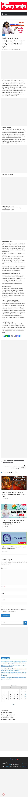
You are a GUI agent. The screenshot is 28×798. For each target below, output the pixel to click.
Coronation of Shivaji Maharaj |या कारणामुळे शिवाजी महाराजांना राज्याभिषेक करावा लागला (14, 494)
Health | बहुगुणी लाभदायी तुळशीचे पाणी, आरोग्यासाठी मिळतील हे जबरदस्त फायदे (13, 461)
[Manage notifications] (3, 794)
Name (3, 587)
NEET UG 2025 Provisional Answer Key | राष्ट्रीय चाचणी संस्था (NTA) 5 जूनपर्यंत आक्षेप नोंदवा (13, 522)
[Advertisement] (14, 65)
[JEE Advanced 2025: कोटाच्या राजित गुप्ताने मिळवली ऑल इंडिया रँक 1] (14, 532)
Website (3, 600)
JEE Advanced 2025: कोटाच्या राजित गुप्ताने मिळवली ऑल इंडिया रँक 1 (13, 548)
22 (21, 696)
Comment (4, 568)
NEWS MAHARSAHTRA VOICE (15, 49)
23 (25, 696)
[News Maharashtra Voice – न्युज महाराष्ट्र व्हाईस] (2, 14)
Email (3, 593)
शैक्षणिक (4, 34)
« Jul (13, 704)
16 (25, 694)
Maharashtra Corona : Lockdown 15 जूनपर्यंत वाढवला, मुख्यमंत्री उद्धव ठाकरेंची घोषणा (14, 467)
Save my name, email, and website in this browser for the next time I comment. (13, 610)
